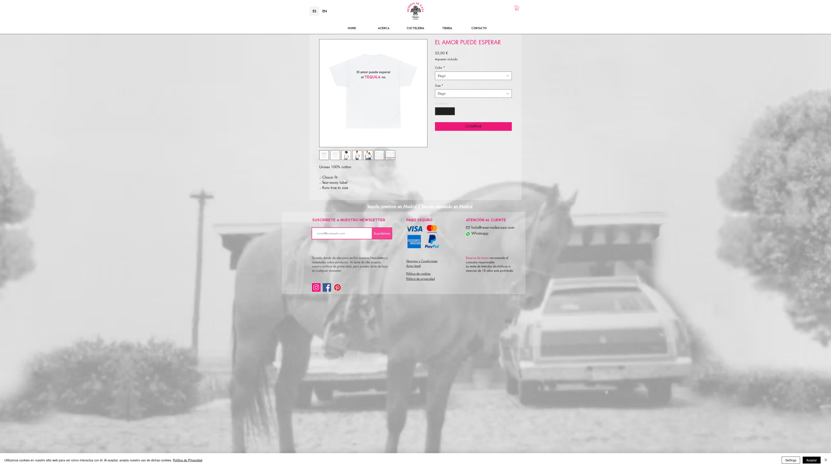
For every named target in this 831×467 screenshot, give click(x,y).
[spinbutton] (445, 111)
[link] (517, 8)
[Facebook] (327, 287)
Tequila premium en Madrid (392, 206)
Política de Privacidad (187, 460)
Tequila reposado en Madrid (446, 206)
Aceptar (811, 460)
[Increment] (451, 111)
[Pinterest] (337, 287)
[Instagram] (316, 287)
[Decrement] (438, 111)
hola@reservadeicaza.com (492, 227)
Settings (790, 460)
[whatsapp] (468, 234)
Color (440, 68)
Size (439, 85)
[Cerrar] (825, 460)
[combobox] (473, 76)
